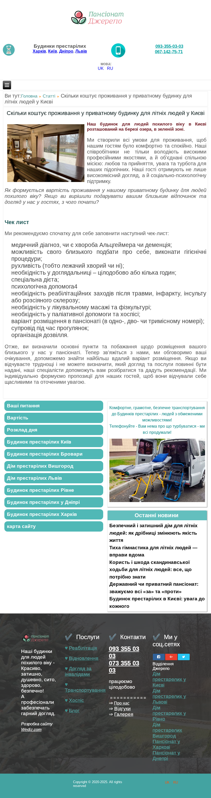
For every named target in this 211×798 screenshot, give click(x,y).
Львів (81, 51)
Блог (74, 710)
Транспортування (85, 690)
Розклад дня (22, 429)
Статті (49, 96)
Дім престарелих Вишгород (167, 730)
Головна (29, 96)
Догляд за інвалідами (78, 671)
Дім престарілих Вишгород (40, 466)
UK (101, 68)
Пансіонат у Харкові (166, 744)
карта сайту (21, 526)
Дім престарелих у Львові (169, 696)
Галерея (123, 714)
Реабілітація (83, 648)
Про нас (121, 703)
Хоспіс (76, 700)
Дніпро (66, 51)
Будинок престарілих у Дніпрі (43, 502)
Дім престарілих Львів (34, 478)
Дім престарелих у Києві (169, 679)
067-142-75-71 (169, 51)
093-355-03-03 (169, 46)
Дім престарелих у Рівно (169, 713)
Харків (39, 51)
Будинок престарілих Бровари (45, 454)
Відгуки (122, 708)
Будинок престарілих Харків (42, 514)
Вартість (17, 417)
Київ (52, 51)
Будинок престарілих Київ (39, 442)
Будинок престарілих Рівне (40, 490)
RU (110, 68)
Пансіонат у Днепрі (166, 755)
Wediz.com (31, 729)
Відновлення (83, 658)
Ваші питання (23, 405)
